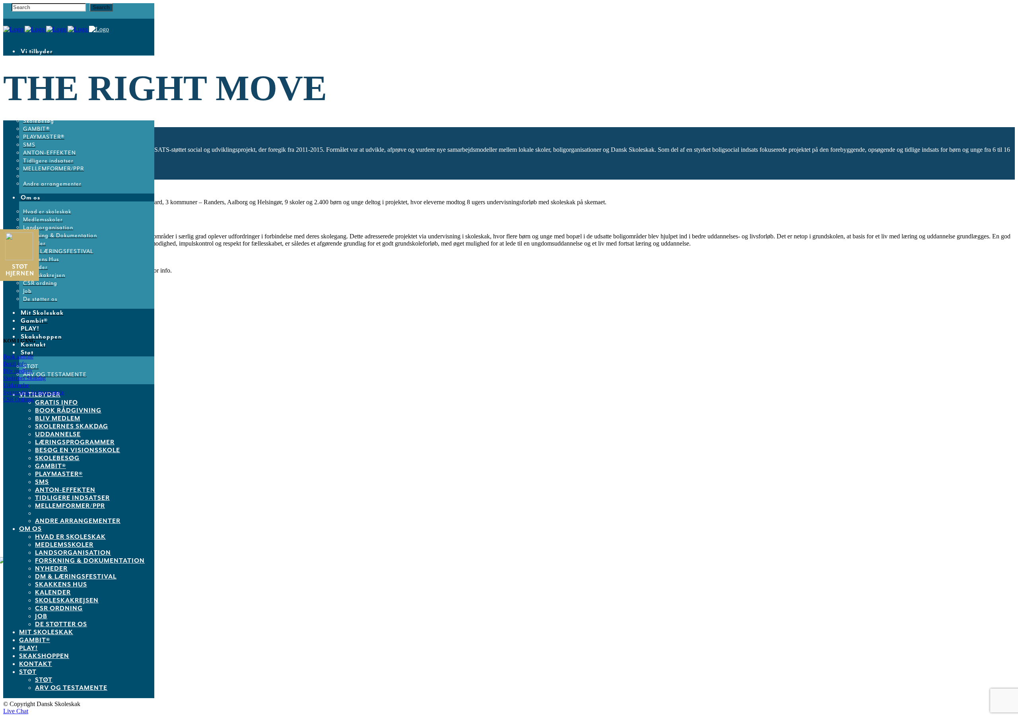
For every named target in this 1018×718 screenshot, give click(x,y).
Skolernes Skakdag (24, 378)
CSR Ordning (18, 400)
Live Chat (15, 711)
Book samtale (18, 357)
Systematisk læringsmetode (33, 392)
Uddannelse (16, 385)
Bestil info (15, 364)
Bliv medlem (17, 371)
